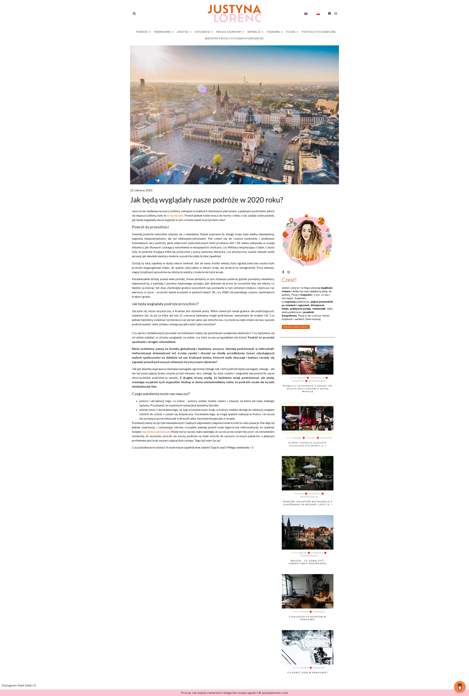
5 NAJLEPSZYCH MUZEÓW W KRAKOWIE (307, 618)
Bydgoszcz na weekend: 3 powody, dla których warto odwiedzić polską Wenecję (308, 388)
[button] (134, 13)
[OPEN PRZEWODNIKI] (173, 32)
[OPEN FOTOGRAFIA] (212, 32)
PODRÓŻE (298, 381)
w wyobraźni (175, 215)
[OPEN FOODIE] (297, 32)
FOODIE (311, 438)
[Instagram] (335, 13)
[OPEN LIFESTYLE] (190, 32)
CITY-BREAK (298, 378)
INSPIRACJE (317, 378)
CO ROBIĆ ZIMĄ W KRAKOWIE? (307, 672)
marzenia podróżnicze (155, 431)
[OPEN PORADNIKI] (282, 32)
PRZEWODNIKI (317, 381)
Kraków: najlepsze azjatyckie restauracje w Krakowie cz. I (308, 444)
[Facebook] (329, 13)
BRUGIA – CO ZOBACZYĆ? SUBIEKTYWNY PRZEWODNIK (308, 562)
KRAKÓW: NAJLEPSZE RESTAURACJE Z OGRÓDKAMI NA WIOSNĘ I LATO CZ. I (308, 503)
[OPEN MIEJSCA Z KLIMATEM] (243, 32)
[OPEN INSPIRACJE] (262, 32)
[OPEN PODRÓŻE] (150, 32)
